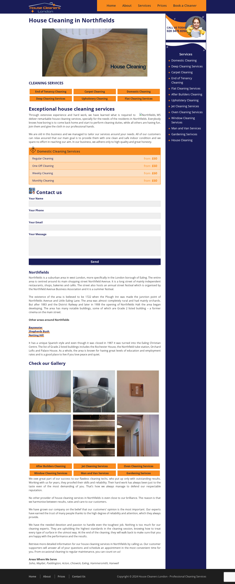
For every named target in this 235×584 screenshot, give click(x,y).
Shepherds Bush (39, 331)
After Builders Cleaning (51, 466)
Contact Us (78, 576)
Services (144, 5)
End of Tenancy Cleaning (50, 91)
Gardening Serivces (138, 473)
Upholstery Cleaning (95, 98)
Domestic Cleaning (139, 91)
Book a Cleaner (185, 5)
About (127, 5)
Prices (162, 5)
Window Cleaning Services (50, 473)
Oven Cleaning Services (138, 466)
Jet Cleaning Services (95, 466)
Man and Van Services (95, 473)
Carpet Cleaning (95, 91)
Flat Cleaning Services (139, 98)
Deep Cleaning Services (50, 98)
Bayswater (35, 327)
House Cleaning (181, 140)
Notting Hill (36, 335)
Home (111, 5)
